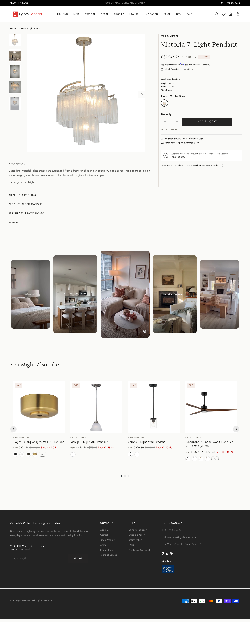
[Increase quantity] (178, 121)
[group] (39, 422)
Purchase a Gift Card (139, 550)
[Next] (236, 429)
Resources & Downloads (27, 213)
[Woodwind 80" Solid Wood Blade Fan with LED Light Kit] (211, 407)
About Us (104, 529)
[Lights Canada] (27, 14)
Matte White (21, 454)
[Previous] (13, 429)
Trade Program (107, 540)
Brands (133, 14)
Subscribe (78, 558)
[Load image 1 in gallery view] (86, 93)
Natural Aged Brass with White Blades (200, 458)
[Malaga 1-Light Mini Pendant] (96, 407)
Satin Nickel (73, 454)
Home (13, 28)
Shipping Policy (137, 534)
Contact (104, 534)
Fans (76, 14)
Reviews (14, 222)
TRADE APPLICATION (19, 3)
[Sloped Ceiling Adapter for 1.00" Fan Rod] (39, 407)
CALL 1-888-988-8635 (230, 3)
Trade (167, 14)
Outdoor (90, 14)
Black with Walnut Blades (187, 458)
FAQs (131, 544)
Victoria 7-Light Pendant (30, 28)
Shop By (119, 14)
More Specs (166, 90)
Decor (105, 14)
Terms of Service (108, 554)
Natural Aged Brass (34, 454)
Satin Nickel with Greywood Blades (207, 458)
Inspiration (151, 14)
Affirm (103, 544)
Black (15, 454)
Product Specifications (26, 204)
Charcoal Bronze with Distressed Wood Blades (194, 458)
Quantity (166, 114)
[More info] (205, 138)
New (179, 14)
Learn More (188, 69)
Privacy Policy (107, 550)
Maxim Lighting (169, 36)
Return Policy (135, 540)
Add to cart (207, 122)
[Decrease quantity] (164, 121)
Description (17, 164)
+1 (42, 454)
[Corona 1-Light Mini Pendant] (154, 407)
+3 (215, 458)
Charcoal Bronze (28, 454)
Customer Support (138, 529)
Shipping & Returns (22, 195)
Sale (189, 14)
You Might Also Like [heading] (34, 365)
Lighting (62, 14)
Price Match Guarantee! (198, 165)
